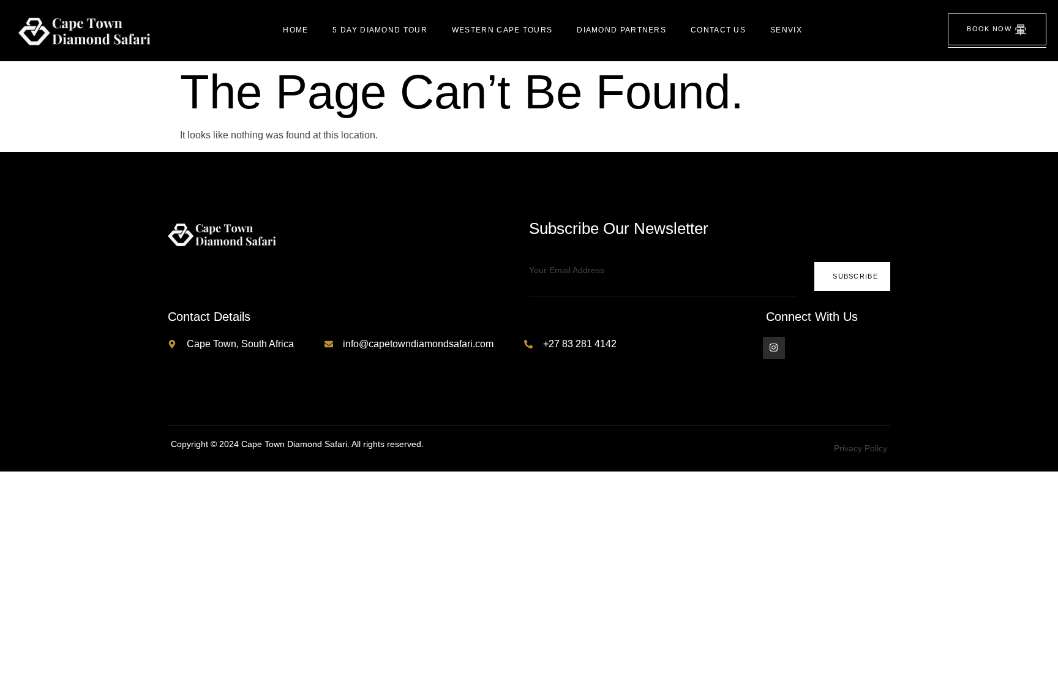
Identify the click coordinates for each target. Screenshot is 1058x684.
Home (295, 30)
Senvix (786, 30)
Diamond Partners (621, 30)
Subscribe (855, 276)
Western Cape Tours (502, 30)
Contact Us (718, 30)
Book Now (989, 28)
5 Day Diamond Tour (379, 30)
